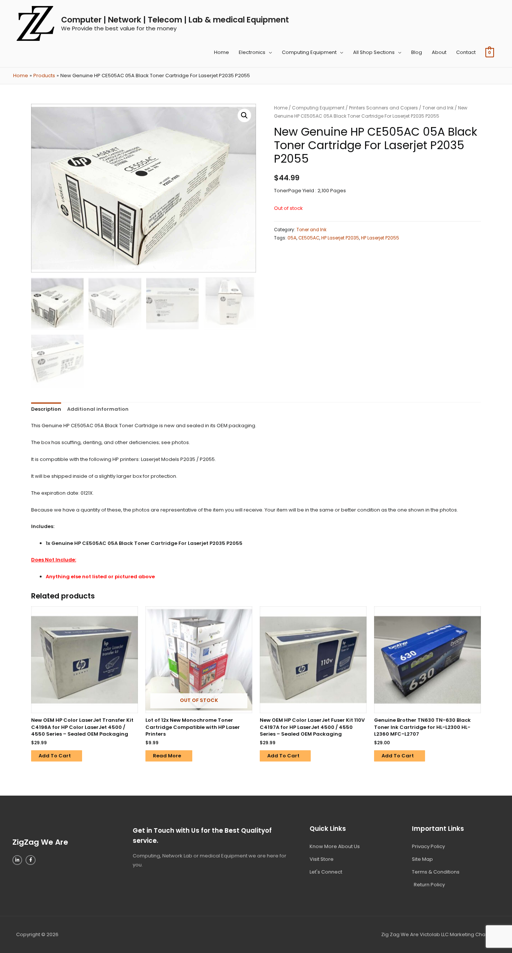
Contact (466, 52)
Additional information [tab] (98, 409)
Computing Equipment (309, 52)
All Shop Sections (374, 52)
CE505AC (308, 238)
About (439, 52)
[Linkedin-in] (17, 860)
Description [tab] (46, 409)
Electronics (252, 52)
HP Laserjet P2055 (380, 238)
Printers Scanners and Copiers (383, 108)
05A (291, 238)
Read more (167, 755)
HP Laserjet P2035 (340, 238)
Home (221, 52)
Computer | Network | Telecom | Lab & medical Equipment (175, 19)
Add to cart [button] (55, 755)
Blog (416, 52)
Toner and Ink (438, 108)
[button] (244, 115)
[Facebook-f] (30, 860)
